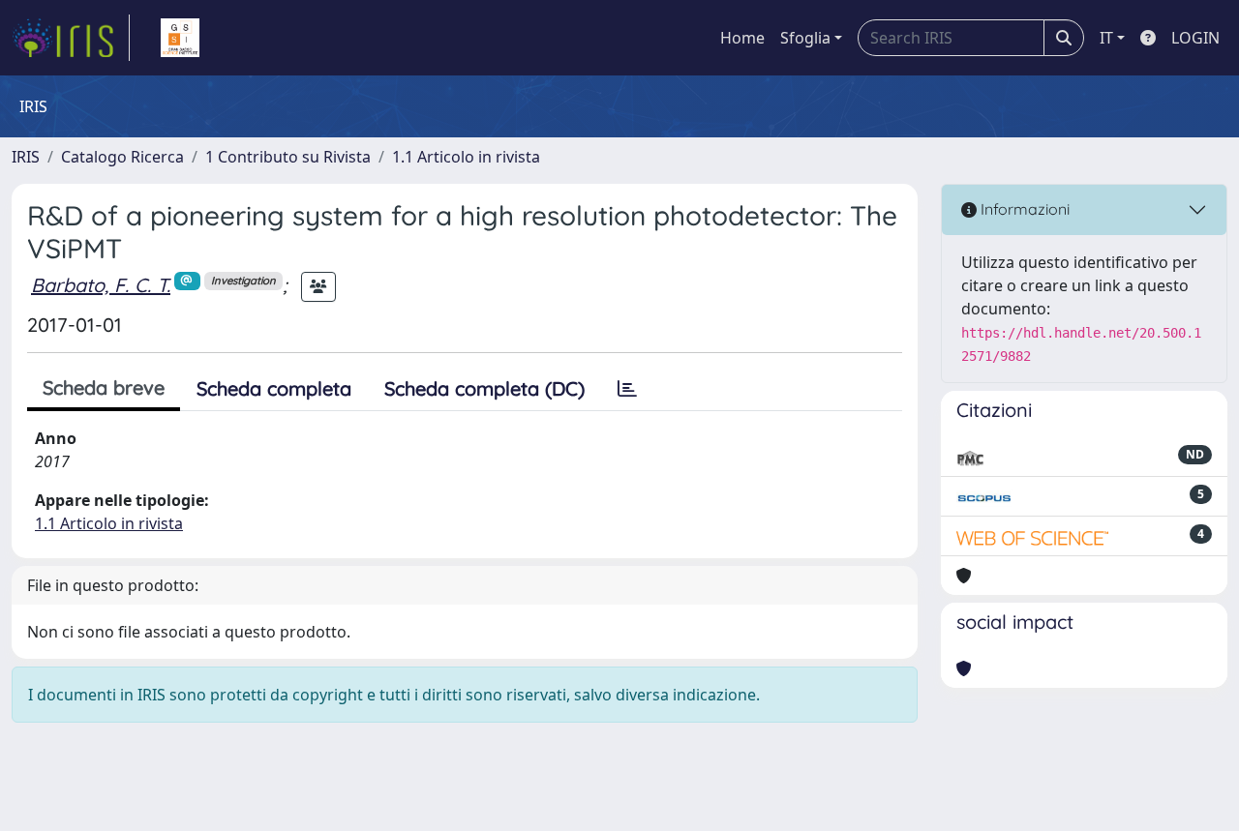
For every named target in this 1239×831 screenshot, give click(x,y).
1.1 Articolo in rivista (466, 156)
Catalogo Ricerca (122, 156)
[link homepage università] (180, 38)
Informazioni (1023, 209)
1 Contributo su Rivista (288, 156)
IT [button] (1106, 37)
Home (742, 37)
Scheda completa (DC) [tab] (484, 388)
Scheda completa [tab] (273, 388)
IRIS (26, 156)
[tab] (627, 389)
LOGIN (1195, 37)
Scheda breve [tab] (104, 387)
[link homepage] (71, 38)
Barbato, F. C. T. (100, 285)
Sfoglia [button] (805, 37)
